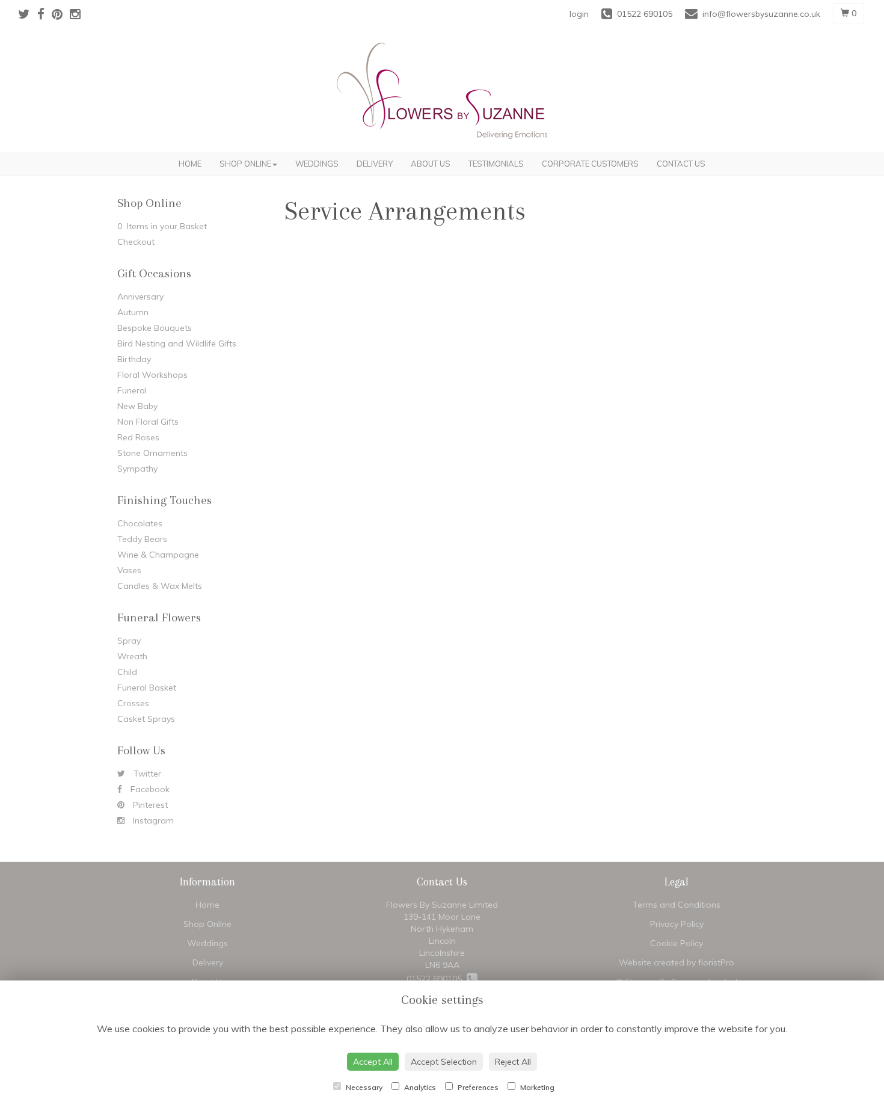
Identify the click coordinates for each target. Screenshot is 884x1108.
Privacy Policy (677, 924)
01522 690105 (437, 978)
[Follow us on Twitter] (27, 14)
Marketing (536, 1087)
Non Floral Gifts (148, 421)
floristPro (716, 962)
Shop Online (245, 163)
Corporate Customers (590, 163)
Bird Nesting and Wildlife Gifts (176, 343)
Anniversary (140, 296)
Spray (129, 640)
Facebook (149, 789)
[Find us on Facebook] (44, 14)
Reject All (513, 1061)
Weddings (317, 163)
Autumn (133, 312)
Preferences (477, 1087)
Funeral (132, 390)
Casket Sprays (146, 718)
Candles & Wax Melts (159, 585)
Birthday (134, 359)
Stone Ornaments (152, 453)
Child (127, 671)
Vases (129, 570)
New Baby (137, 406)
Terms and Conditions (676, 904)
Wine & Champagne (158, 554)
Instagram (152, 820)
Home (190, 163)
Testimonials (496, 163)
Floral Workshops (152, 374)
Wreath (132, 656)
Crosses (133, 703)
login (579, 13)
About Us (430, 163)
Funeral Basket (146, 687)
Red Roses (138, 437)
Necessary (363, 1087)
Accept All (373, 1061)
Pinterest (149, 804)
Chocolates (139, 523)
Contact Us (681, 163)
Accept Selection (444, 1061)
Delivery (375, 163)
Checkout (136, 241)
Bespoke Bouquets (154, 327)
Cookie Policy (676, 943)
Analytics (419, 1087)
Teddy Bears (142, 539)
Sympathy (137, 468)
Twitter (146, 773)
